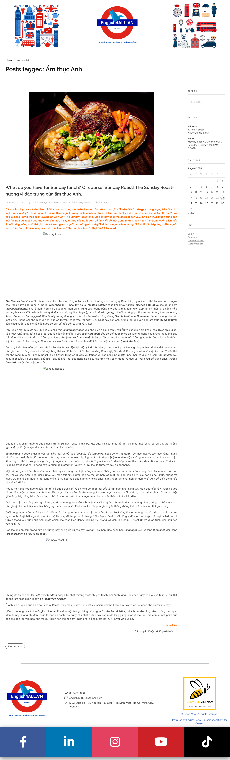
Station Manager (40, 202)
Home (9, 60)
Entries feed (194, 237)
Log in (191, 233)
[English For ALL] (117, 25)
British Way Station (81, 202)
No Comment (60, 202)
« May (191, 213)
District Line (101, 202)
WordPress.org (195, 243)
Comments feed (196, 240)
